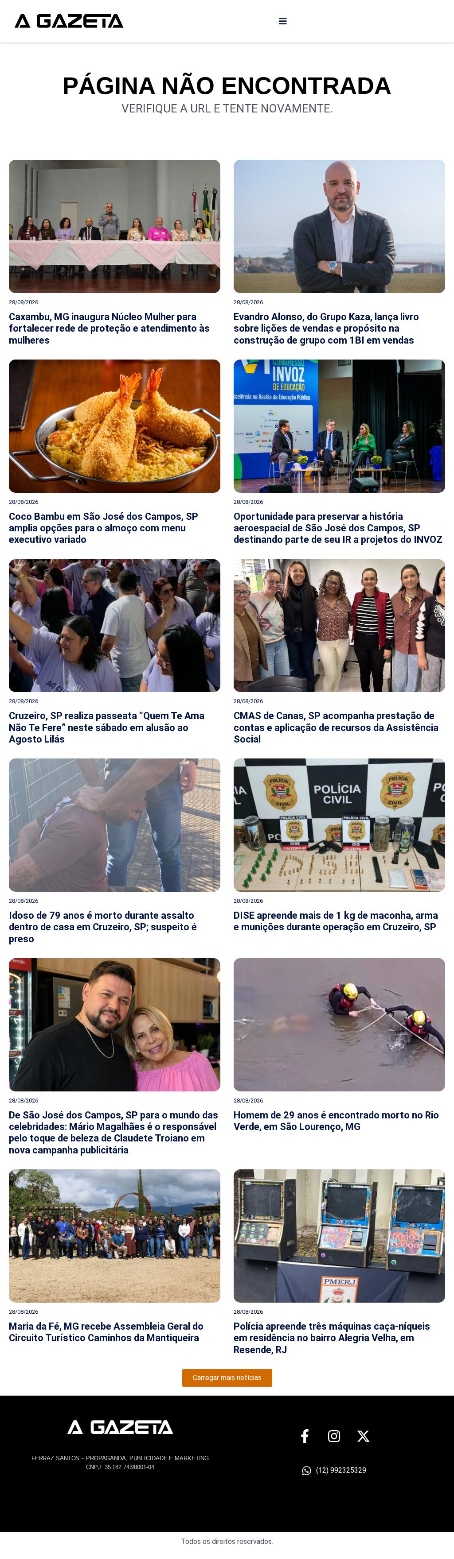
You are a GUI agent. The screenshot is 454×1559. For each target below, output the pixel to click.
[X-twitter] (363, 1436)
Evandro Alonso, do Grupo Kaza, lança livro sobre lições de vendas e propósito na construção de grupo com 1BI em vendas (326, 328)
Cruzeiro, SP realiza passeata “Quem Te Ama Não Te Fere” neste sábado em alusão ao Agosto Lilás (106, 727)
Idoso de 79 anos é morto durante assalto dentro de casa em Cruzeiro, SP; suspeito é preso (103, 927)
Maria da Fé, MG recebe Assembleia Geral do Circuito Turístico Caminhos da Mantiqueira (106, 1332)
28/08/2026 (23, 302)
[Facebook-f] (305, 1436)
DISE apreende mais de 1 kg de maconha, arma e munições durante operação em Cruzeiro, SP (336, 921)
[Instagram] (334, 1436)
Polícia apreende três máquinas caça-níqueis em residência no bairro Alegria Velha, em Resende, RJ (332, 1338)
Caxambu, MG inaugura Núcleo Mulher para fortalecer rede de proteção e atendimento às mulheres (109, 328)
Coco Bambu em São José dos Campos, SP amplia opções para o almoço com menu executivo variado (103, 528)
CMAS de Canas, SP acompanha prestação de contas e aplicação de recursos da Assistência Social (336, 727)
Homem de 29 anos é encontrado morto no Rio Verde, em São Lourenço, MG (336, 1121)
